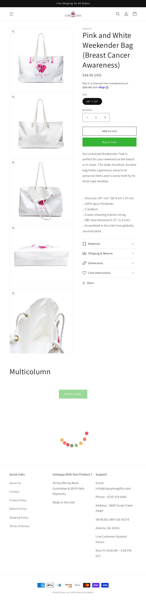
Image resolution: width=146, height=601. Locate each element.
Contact (14, 491)
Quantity (87, 109)
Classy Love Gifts (67, 592)
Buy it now (109, 142)
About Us (15, 483)
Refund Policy (18, 508)
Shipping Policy (19, 517)
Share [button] (90, 283)
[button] (11, 14)
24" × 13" (92, 101)
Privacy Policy (18, 500)
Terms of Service (19, 526)
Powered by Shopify (84, 592)
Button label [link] (73, 394)
